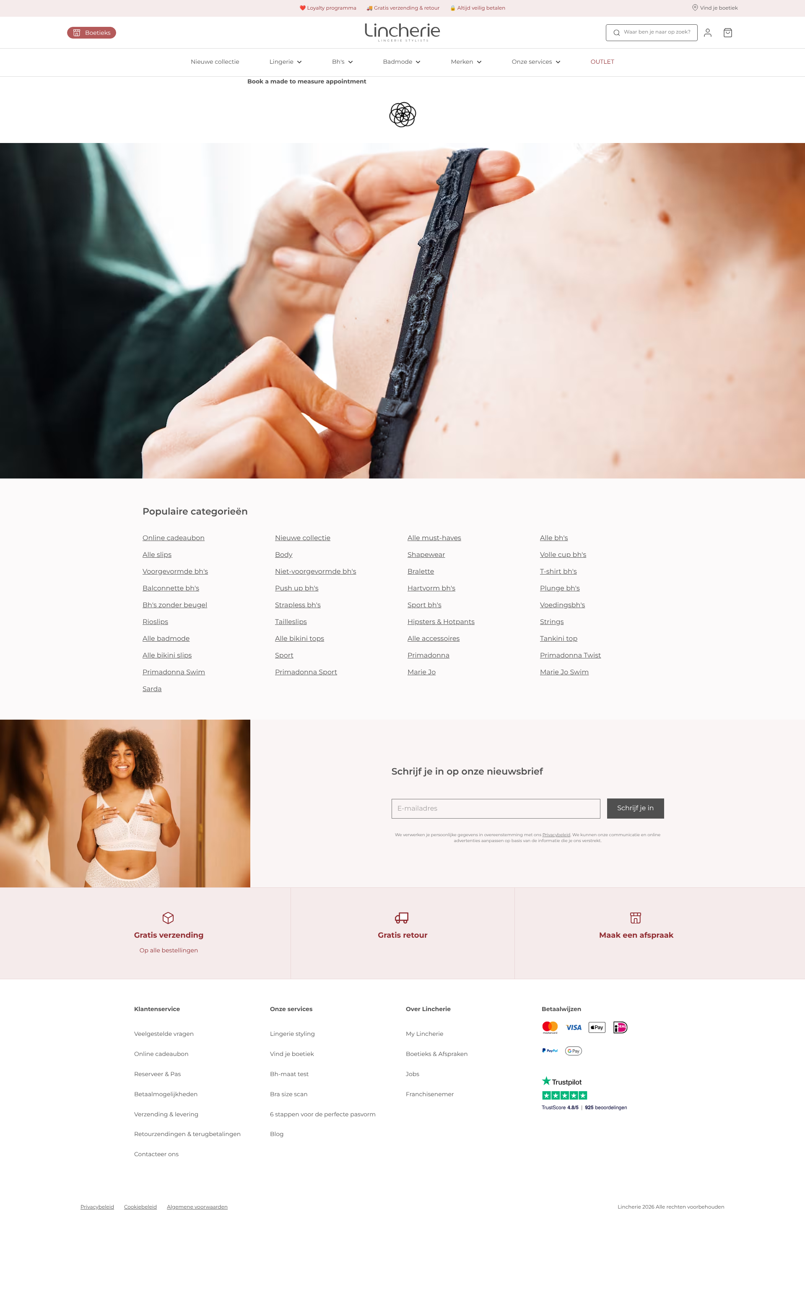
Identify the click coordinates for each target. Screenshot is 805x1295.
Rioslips (155, 622)
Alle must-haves (434, 538)
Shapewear (426, 555)
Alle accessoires (434, 639)
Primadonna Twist (570, 656)
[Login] (708, 32)
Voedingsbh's (562, 605)
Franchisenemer (430, 1094)
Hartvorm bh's (431, 589)
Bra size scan (289, 1094)
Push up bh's (297, 589)
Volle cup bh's (563, 555)
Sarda (152, 689)
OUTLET (602, 61)
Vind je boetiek (292, 1054)
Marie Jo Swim (564, 672)
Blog (277, 1134)
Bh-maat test (289, 1074)
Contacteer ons (156, 1154)
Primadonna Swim (174, 672)
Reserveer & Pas (157, 1074)
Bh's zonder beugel (175, 605)
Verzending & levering (166, 1114)
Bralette (421, 572)
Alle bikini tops (299, 639)
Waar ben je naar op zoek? (657, 32)
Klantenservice (157, 1009)
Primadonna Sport (306, 672)
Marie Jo (422, 672)
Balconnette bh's (171, 589)
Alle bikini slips (167, 656)
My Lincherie (425, 1034)
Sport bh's (424, 605)
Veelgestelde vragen (164, 1034)
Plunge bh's (560, 589)
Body (284, 555)
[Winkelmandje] (728, 32)
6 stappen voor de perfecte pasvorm (323, 1114)
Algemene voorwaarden (197, 1207)
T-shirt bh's (558, 572)
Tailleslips (291, 622)
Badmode (398, 61)
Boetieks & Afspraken (437, 1054)
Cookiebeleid (140, 1207)
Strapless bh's (298, 605)
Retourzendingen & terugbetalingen (187, 1134)
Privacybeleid (557, 834)
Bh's (338, 61)
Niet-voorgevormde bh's (315, 572)
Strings (552, 622)
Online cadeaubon (174, 538)
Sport (284, 656)
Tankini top (558, 639)
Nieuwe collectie (215, 61)
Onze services (532, 61)
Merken (462, 61)
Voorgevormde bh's (175, 572)
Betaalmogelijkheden (165, 1094)
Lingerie (281, 61)
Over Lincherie (428, 1009)
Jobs (412, 1074)
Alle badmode (166, 639)
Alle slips (157, 555)
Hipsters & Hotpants (441, 622)
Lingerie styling (292, 1034)
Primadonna (428, 656)
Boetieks (98, 32)
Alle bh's (554, 538)
